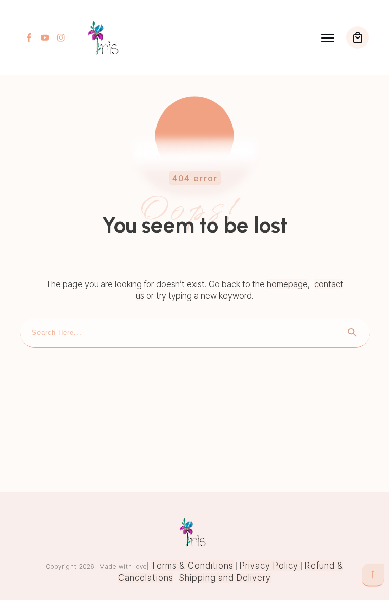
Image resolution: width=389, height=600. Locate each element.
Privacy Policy (270, 565)
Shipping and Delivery (225, 578)
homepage (287, 284)
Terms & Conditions (192, 565)
